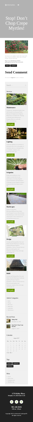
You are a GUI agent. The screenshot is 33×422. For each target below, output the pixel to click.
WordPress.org (11, 382)
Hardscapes (11, 207)
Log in (9, 376)
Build (8, 273)
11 (19, 345)
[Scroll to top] (30, 419)
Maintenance (11, 107)
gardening (13, 65)
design (7, 65)
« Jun (8, 352)
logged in (13, 77)
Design (9, 239)
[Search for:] (16, 85)
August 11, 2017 (15, 328)
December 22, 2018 (16, 321)
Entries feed (10, 378)
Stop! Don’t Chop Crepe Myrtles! (17, 325)
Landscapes (10, 308)
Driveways (10, 304)
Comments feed (11, 380)
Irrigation (10, 172)
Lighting (9, 142)
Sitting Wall (14, 319)
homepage (10, 366)
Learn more (10, 124)
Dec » (11, 352)
